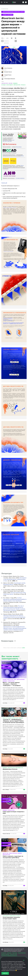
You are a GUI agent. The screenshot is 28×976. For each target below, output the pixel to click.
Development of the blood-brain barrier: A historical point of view (14, 579)
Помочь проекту (5, 954)
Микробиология (6, 854)
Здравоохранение (21, 679)
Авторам (9, 953)
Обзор (14, 47)
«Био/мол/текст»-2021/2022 (6, 83)
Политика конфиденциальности (9, 955)
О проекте (3, 953)
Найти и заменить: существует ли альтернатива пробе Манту (13, 857)
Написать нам (13, 954)
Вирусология (10, 679)
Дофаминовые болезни (10, 769)
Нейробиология (16, 84)
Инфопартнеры (22, 953)
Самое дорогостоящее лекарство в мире (13, 812)
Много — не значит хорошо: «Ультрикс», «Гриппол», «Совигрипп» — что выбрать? (12, 684)
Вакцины (5, 679)
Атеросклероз (6, 915)
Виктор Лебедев (6, 789)
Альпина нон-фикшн (20, 178)
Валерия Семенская (6, 833)
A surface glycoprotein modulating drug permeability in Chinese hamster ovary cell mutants (14, 599)
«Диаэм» (22, 165)
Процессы (23, 84)
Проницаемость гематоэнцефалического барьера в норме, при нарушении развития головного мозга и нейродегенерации (14, 628)
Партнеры (14, 953)
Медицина (15, 83)
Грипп (15, 679)
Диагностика (6, 853)
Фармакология (11, 810)
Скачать (4, 183)
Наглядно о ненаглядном (8, 14)
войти (23, 647)
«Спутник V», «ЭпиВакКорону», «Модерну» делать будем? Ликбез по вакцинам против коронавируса (13, 721)
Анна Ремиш (5, 702)
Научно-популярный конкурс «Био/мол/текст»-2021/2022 (13, 11)
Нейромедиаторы (19, 767)
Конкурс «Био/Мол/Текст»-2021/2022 (8, 134)
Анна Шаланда (5, 942)
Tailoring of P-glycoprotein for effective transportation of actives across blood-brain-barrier (14, 617)
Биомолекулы (13, 915)
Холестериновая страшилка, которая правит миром (11, 918)
